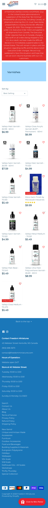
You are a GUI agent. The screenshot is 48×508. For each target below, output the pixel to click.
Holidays (6, 453)
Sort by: (5, 89)
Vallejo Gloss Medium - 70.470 (12, 305)
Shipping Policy (9, 424)
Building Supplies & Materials (15, 447)
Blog (4, 412)
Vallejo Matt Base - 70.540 (10, 269)
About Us (6, 409)
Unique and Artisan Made (13, 432)
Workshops (7, 468)
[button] (30, 202)
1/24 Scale (6, 459)
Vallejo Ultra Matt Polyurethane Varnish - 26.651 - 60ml (35, 270)
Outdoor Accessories (11, 441)
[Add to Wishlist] (20, 106)
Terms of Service (9, 415)
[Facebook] (3, 331)
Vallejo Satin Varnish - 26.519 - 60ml (11, 164)
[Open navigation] (4, 4)
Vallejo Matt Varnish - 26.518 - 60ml (11, 127)
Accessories (7, 435)
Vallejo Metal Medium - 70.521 (35, 235)
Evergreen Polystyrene (12, 450)
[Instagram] (7, 331)
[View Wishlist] (35, 4)
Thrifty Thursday (9, 471)
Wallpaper (6, 456)
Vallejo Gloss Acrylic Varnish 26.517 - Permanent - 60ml (34, 129)
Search (5, 403)
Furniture (6, 438)
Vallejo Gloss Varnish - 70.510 (12, 198)
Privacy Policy (8, 418)
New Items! (7, 429)
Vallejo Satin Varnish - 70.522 (11, 235)
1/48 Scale (6, 462)
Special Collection (10, 474)
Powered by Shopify (10, 496)
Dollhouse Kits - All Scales (13, 465)
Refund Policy (8, 421)
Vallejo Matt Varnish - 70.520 (34, 164)
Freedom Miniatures (26, 494)
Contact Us (7, 406)
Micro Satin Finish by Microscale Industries (34, 198)
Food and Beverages (11, 444)
